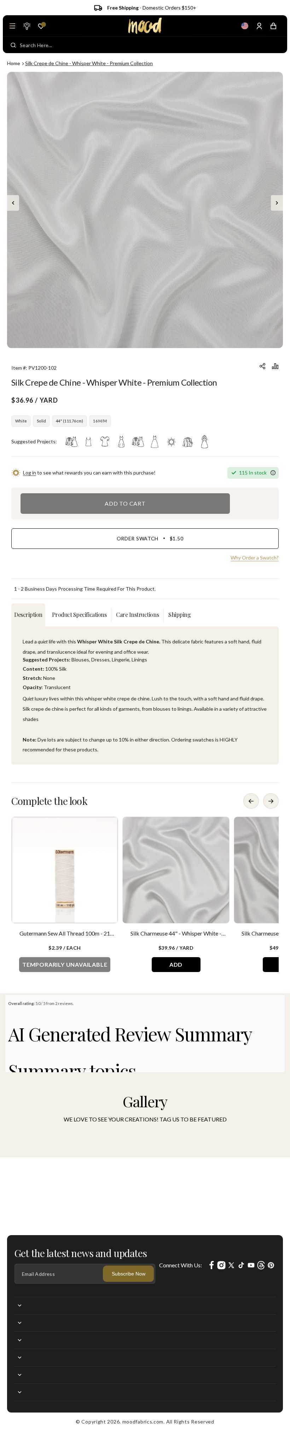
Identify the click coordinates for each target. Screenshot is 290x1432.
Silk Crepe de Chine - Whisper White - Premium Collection (89, 63)
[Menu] (12, 26)
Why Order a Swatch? (255, 558)
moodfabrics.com (143, 1422)
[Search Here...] (13, 45)
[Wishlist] (41, 26)
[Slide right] (277, 203)
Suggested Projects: (34, 441)
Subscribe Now (128, 1274)
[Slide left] (13, 203)
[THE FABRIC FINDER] (26, 26)
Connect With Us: (180, 1265)
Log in (29, 473)
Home (13, 63)
